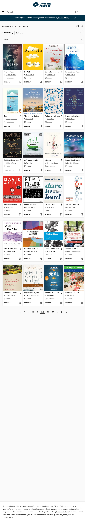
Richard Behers (10, 295)
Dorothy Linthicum (73, 163)
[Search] (3, 12)
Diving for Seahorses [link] (73, 116)
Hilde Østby (70, 119)
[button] (77, 27)
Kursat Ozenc (30, 207)
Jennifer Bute (51, 75)
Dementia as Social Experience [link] (32, 249)
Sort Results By (7, 33)
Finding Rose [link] (9, 72)
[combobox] (38, 12)
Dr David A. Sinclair (53, 163)
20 (33, 312)
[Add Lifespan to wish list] (61, 170)
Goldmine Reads (11, 163)
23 (48, 312)
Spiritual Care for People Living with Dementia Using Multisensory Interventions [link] (11, 293)
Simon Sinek (71, 207)
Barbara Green (51, 251)
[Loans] (77, 12)
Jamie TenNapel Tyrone (33, 295)
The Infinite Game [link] (72, 205)
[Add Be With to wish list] (40, 82)
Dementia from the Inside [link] (52, 72)
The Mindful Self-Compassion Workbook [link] (32, 116)
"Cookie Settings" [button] (62, 512)
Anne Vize (70, 295)
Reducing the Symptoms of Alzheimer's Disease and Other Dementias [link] (52, 116)
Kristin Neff (29, 119)
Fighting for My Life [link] (31, 293)
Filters (6, 39)
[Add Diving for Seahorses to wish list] (81, 126)
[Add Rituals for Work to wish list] (40, 214)
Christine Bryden (11, 251)
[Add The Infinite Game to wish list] (81, 214)
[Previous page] (20, 312)
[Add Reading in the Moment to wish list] (81, 303)
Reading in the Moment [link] (73, 293)
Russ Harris (29, 163)
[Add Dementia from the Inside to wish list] (61, 82)
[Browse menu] (81, 12)
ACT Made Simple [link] (31, 160)
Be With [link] (27, 72)
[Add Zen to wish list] (20, 126)
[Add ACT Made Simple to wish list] (40, 170)
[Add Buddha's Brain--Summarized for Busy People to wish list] (20, 170)
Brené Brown (51, 207)
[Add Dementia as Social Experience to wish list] (40, 258)
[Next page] (66, 312)
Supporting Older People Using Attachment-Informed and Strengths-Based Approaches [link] (73, 249)
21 (38, 312)
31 (61, 312)
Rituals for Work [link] (30, 205)
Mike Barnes (30, 75)
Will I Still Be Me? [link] (10, 249)
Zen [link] (5, 116)
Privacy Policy (59, 506)
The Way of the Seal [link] (52, 293)
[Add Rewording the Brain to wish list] (20, 214)
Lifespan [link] (48, 160)
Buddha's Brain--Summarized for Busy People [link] (11, 160)
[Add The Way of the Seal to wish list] (61, 303)
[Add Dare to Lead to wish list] (61, 214)
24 (53, 312)
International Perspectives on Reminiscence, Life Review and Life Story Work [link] (73, 72)
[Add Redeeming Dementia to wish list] (81, 170)
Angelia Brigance (11, 75)
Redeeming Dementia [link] (73, 160)
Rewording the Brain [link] (11, 205)
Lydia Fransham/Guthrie (74, 251)
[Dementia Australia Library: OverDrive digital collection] (42, 4)
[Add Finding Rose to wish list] (20, 82)
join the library (63, 18)
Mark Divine (50, 295)
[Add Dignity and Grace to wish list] (61, 258)
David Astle (9, 207)
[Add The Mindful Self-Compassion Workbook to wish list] (40, 126)
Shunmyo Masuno (11, 119)
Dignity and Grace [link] (52, 249)
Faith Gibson (71, 75)
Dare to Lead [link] (50, 205)
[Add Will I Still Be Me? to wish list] (20, 258)
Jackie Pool (50, 119)
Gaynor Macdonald (32, 251)
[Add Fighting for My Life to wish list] (40, 303)
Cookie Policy (8, 517)
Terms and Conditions (41, 506)
